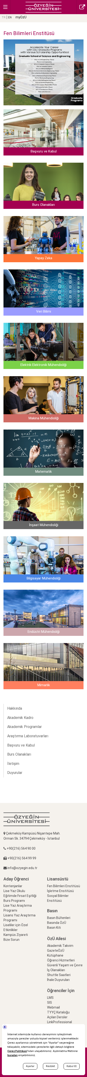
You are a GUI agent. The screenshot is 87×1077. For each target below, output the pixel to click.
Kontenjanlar (12, 886)
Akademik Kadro (20, 717)
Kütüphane (55, 955)
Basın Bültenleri (58, 918)
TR (4, 17)
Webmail (53, 1007)
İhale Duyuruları (58, 980)
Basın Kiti (54, 927)
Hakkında (14, 708)
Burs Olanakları (19, 754)
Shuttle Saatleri (59, 975)
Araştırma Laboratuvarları (27, 736)
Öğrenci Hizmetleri (61, 960)
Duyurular (14, 772)
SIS (49, 1002)
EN (10, 17)
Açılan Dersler (57, 1017)
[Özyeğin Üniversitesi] (43, 7)
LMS (50, 997)
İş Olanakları (56, 970)
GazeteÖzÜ (55, 950)
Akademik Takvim (60, 946)
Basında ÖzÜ (56, 923)
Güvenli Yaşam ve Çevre (65, 965)
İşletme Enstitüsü (60, 891)
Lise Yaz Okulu (14, 891)
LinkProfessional (59, 1022)
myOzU (21, 17)
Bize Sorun (11, 939)
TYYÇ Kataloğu (58, 1012)
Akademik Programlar (24, 726)
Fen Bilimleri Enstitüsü (63, 886)
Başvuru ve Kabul (21, 745)
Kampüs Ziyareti (15, 935)
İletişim (13, 763)
